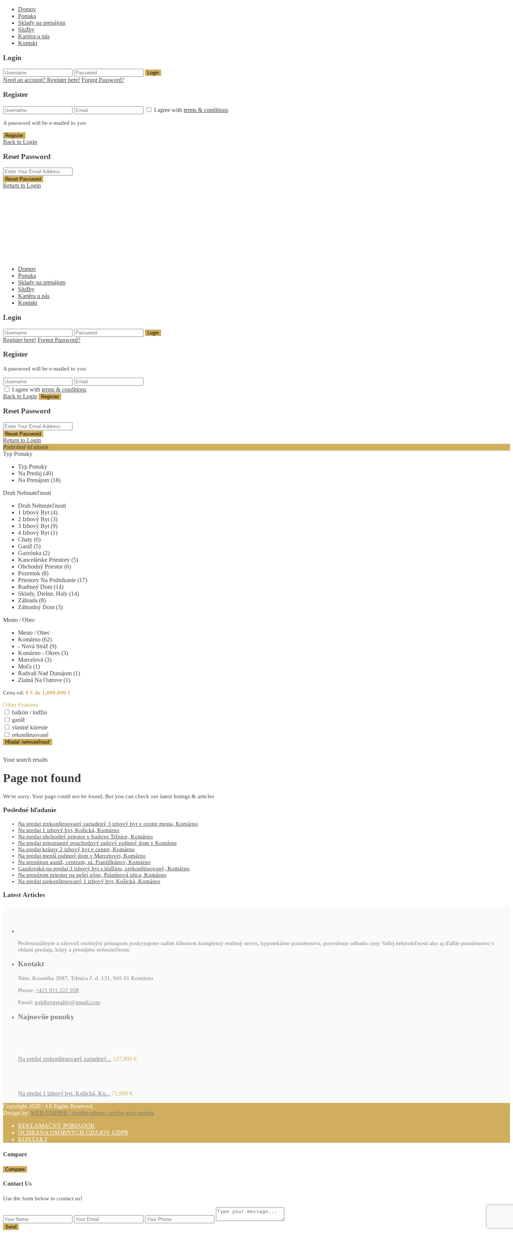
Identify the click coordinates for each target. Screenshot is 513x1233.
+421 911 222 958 (57, 990)
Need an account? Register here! (41, 80)
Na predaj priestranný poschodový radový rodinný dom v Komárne (97, 843)
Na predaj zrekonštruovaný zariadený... (64, 1059)
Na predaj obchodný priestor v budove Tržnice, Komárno (85, 837)
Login (153, 73)
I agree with (191, 110)
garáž (18, 720)
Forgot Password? (102, 80)
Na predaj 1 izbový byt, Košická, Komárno (68, 830)
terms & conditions (206, 110)
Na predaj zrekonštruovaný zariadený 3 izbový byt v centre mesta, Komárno (108, 824)
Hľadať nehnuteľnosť (27, 742)
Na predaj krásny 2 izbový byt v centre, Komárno (76, 849)
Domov (27, 9)
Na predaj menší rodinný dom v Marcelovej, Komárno (82, 856)
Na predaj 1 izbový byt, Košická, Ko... (64, 1093)
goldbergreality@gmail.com (67, 1002)
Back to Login (20, 142)
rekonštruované (30, 735)
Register (14, 135)
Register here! (19, 340)
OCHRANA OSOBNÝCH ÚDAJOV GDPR (73, 1132)
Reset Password (23, 179)
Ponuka (27, 16)
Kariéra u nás (34, 36)
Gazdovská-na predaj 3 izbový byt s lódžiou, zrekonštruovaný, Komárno (104, 868)
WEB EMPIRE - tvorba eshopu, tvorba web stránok (92, 1113)
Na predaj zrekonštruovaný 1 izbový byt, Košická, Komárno (89, 881)
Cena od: (13, 693)
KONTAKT (33, 1139)
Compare (15, 1169)
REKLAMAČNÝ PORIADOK (56, 1126)
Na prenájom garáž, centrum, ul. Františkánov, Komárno (84, 862)
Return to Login (22, 185)
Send (11, 1227)
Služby (26, 29)
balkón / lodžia (29, 712)
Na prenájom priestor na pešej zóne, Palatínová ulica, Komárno (92, 875)
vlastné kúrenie (30, 727)
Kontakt (27, 43)
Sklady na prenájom (41, 23)
